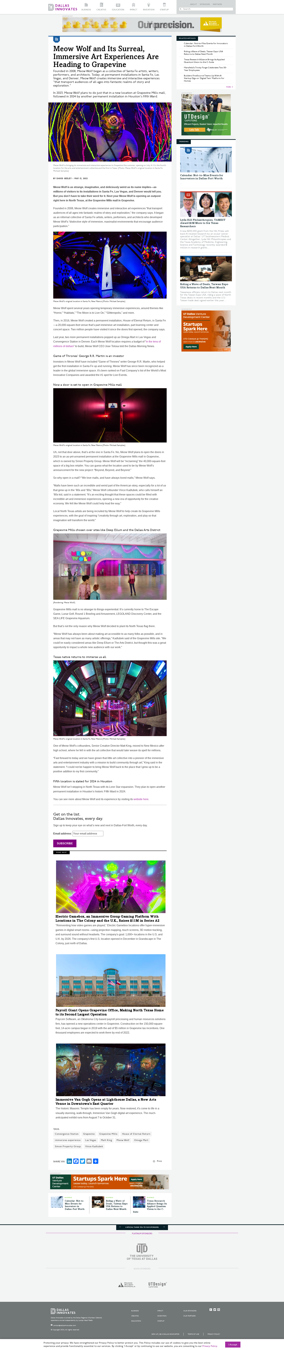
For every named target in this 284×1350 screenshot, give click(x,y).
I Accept (232, 1344)
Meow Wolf (123, 1140)
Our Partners (189, 1316)
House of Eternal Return (136, 1134)
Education (118, 10)
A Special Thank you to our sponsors (142, 1227)
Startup (164, 10)
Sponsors (205, 4)
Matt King (106, 1140)
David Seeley (64, 178)
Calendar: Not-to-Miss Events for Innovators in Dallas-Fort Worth (206, 44)
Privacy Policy (214, 1334)
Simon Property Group (68, 1146)
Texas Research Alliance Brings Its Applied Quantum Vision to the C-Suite (150, 1206)
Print (159, 1161)
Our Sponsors (189, 1311)
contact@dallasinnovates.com (64, 1325)
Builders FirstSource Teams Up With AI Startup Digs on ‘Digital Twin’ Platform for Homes (204, 78)
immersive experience (68, 1140)
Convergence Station (67, 1134)
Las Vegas (90, 1140)
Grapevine (89, 1134)
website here (140, 799)
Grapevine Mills (108, 1134)
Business (86, 10)
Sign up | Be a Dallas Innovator (165, 1334)
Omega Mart (141, 1140)
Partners (217, 4)
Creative (101, 10)
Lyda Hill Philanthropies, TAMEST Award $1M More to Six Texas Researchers (202, 223)
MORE (228, 87)
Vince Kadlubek (94, 1146)
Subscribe (65, 843)
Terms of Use (193, 1334)
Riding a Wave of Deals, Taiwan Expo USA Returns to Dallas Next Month (203, 52)
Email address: (62, 833)
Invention (148, 10)
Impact (133, 10)
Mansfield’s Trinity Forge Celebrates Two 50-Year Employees (205, 69)
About (193, 4)
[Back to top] (271, 1329)
